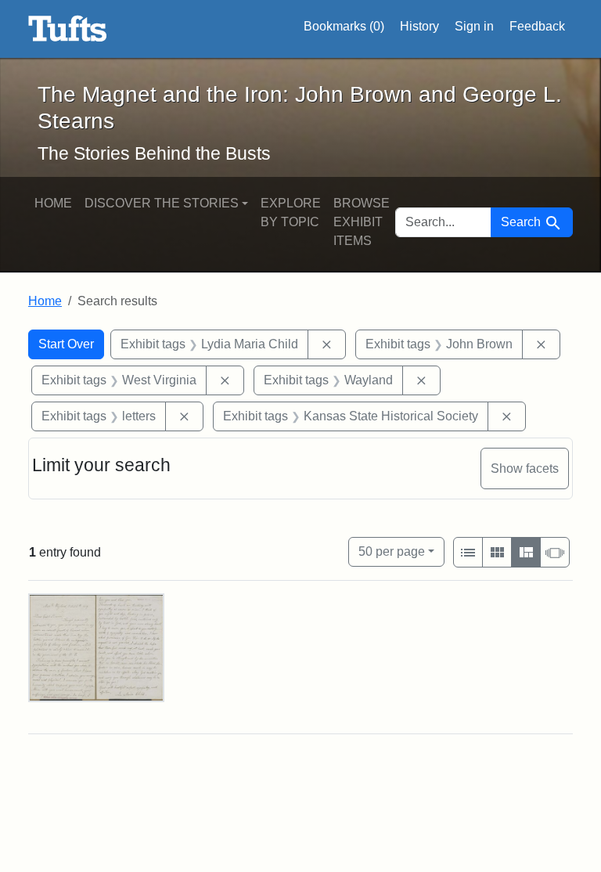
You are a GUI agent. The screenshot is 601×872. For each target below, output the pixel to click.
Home (53, 203)
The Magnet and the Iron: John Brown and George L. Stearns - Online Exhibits (67, 29)
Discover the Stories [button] (162, 203)
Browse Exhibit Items (361, 221)
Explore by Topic (291, 212)
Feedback (537, 26)
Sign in (474, 26)
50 (391, 551)
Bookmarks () (344, 26)
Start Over (66, 344)
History (419, 26)
